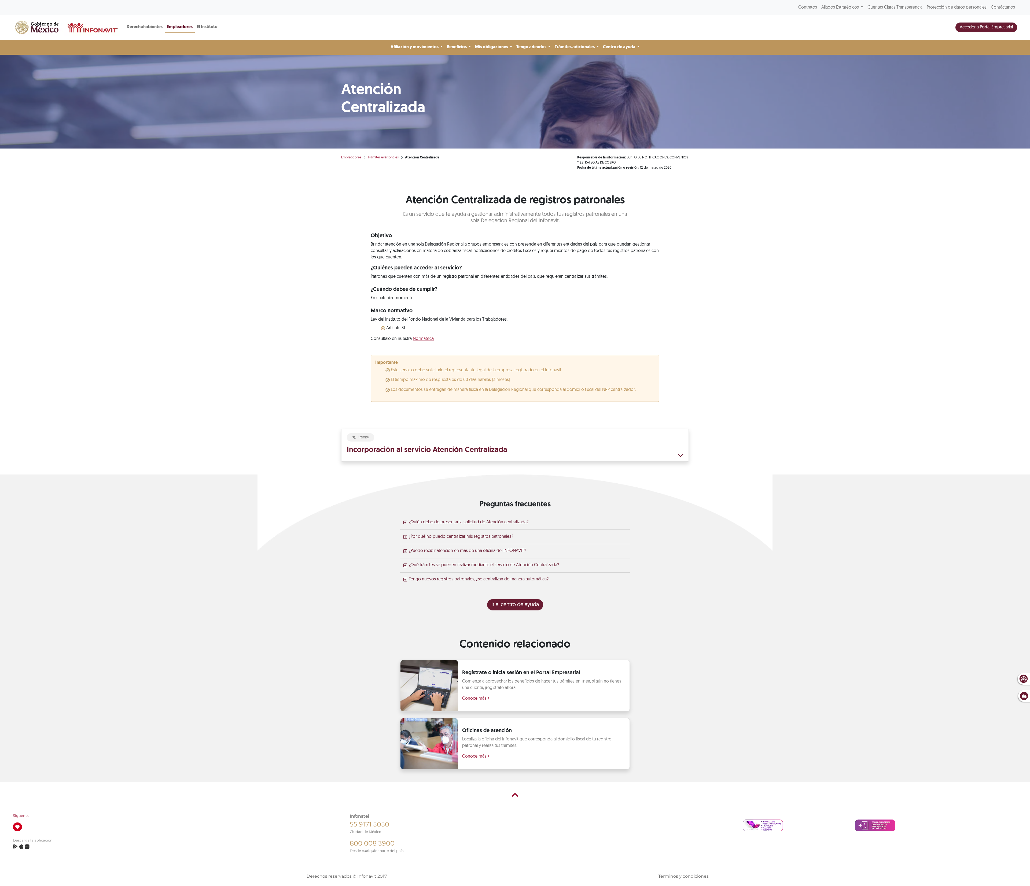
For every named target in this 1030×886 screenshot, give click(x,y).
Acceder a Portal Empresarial (986, 27)
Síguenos (21, 816)
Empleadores (180, 27)
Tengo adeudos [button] (531, 47)
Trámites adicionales (383, 157)
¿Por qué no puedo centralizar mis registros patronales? (461, 537)
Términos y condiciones (683, 876)
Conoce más (474, 698)
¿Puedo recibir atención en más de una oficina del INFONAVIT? (467, 551)
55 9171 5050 (369, 824)
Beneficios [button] (457, 47)
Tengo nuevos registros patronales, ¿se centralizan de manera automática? (479, 579)
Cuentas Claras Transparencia (894, 7)
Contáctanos (1003, 7)
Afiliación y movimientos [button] (415, 47)
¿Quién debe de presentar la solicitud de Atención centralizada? (468, 522)
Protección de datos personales (957, 7)
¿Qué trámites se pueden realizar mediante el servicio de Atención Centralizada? (484, 565)
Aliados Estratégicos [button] (840, 7)
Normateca (423, 339)
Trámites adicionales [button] (575, 47)
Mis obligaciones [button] (492, 47)
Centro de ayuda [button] (619, 47)
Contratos (807, 7)
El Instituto (207, 27)
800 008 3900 (372, 843)
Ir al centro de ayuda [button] (515, 604)
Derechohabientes (145, 27)
